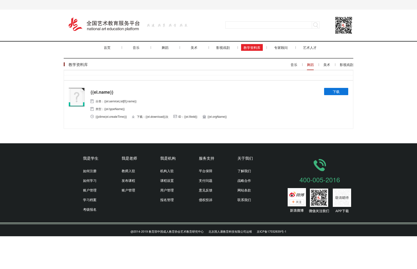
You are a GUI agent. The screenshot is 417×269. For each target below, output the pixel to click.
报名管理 (167, 199)
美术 (194, 47)
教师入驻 (128, 170)
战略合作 (244, 180)
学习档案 (90, 199)
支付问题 (205, 180)
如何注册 (90, 170)
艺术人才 (310, 47)
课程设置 (167, 180)
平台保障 (205, 170)
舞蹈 (165, 47)
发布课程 (128, 180)
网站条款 (244, 190)
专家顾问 (281, 47)
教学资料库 (251, 47)
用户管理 (167, 190)
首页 (107, 47)
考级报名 (90, 209)
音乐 (136, 47)
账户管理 (90, 190)
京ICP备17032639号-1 (271, 231)
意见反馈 (205, 190)
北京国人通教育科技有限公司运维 (230, 231)
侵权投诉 (205, 199)
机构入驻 (167, 170)
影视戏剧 (223, 47)
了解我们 (244, 170)
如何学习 (90, 180)
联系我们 (244, 199)
